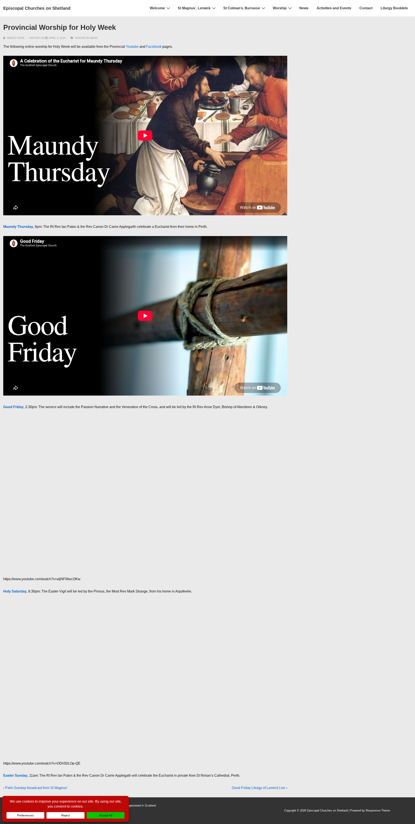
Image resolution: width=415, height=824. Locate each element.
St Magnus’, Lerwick (194, 8)
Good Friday (13, 407)
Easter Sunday (15, 775)
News (303, 8)
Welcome (157, 8)
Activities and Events (334, 8)
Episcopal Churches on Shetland (36, 8)
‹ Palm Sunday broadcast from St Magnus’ (35, 788)
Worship (280, 8)
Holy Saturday (15, 591)
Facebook (153, 46)
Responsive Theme (378, 810)
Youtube (132, 46)
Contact (365, 8)
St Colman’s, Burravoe (241, 8)
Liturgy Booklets (394, 8)
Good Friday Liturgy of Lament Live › (259, 788)
